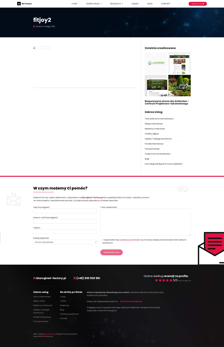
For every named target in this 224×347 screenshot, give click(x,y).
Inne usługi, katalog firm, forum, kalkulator (164, 164)
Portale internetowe (154, 143)
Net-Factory (49, 334)
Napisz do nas (197, 4)
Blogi (147, 159)
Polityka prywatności (69, 314)
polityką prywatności (130, 239)
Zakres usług (93, 3)
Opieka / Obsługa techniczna (158, 138)
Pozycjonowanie (152, 148)
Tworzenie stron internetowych (159, 118)
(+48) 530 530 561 (88, 278)
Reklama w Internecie (155, 128)
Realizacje (115, 3)
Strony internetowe (42, 296)
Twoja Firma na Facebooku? (157, 153)
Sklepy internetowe (154, 123)
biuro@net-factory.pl (92, 197)
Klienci (135, 3)
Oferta (63, 301)
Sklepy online (39, 301)
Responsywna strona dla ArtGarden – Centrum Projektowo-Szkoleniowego (167, 102)
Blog (149, 3)
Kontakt (165, 3)
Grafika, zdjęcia (152, 133)
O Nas (74, 3)
